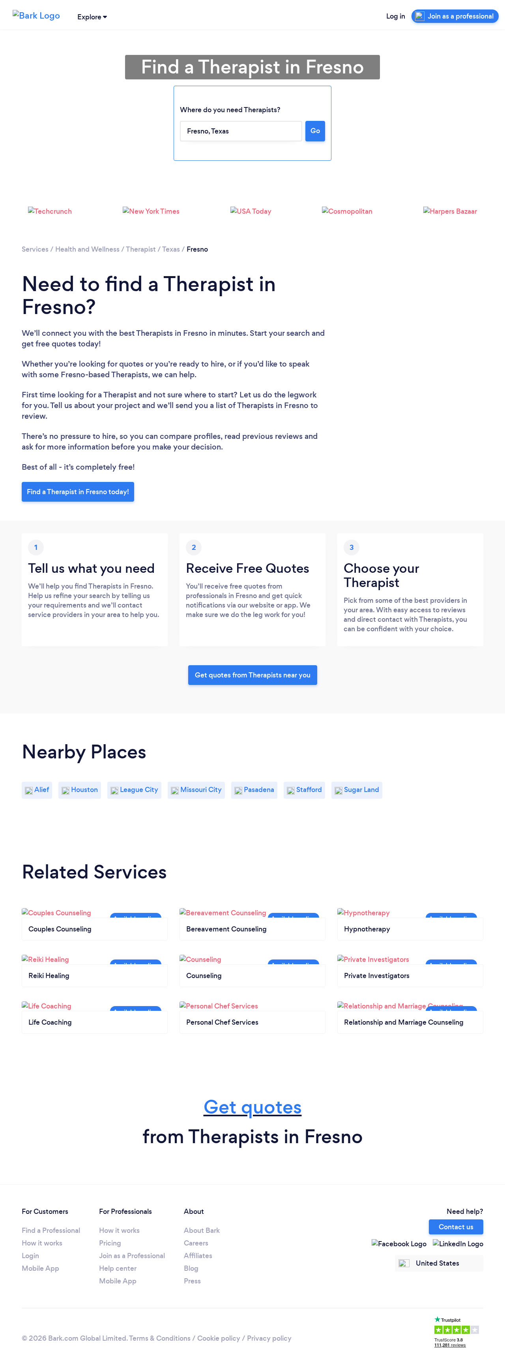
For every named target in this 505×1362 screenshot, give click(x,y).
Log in (395, 16)
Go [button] (315, 130)
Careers (196, 1243)
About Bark (202, 1230)
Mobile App (40, 1268)
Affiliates (198, 1255)
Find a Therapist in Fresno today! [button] (78, 492)
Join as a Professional (132, 1255)
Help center (118, 1268)
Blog (191, 1268)
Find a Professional (51, 1230)
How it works (42, 1243)
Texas (171, 249)
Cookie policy (218, 1338)
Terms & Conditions (160, 1338)
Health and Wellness (87, 249)
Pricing (110, 1243)
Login (30, 1255)
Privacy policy (269, 1338)
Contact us (456, 1227)
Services (35, 249)
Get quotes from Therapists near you (252, 675)
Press (192, 1281)
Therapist (141, 249)
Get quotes (253, 1107)
